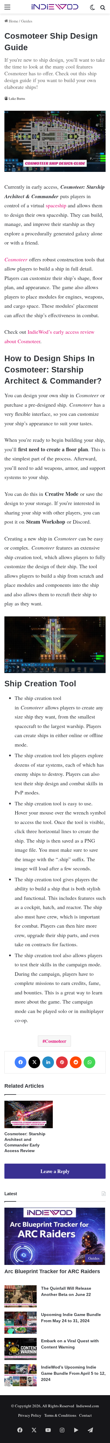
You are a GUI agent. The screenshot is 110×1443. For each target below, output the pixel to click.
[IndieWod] (55, 6)
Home (13, 21)
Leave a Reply (55, 1171)
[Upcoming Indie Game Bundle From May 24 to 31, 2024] (20, 1323)
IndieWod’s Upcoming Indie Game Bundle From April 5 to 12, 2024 (73, 1373)
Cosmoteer (55, 1041)
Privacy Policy (29, 1415)
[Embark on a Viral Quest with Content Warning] (20, 1349)
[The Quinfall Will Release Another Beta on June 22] (20, 1296)
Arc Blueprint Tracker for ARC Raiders (52, 1271)
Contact (85, 1415)
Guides (26, 21)
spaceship (56, 205)
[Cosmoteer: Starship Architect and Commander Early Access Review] (28, 1114)
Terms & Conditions (60, 1415)
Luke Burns (17, 98)
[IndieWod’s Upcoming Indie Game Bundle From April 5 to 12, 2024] (20, 1375)
